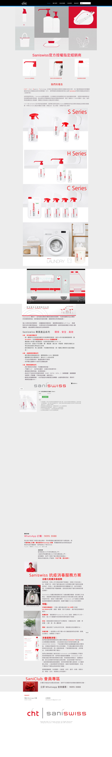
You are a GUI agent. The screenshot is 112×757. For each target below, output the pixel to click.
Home (48, 3)
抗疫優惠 (69, 3)
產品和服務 (62, 3)
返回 (22, 388)
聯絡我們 (76, 3)
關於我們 (55, 3)
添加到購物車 (45, 396)
